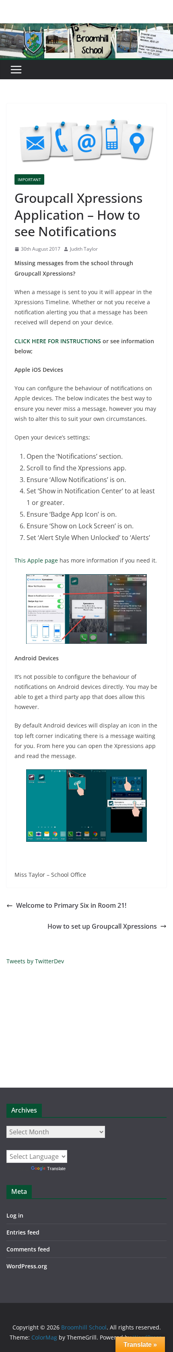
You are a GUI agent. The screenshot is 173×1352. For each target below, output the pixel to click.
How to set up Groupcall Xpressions (102, 926)
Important (29, 179)
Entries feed (22, 1232)
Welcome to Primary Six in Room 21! (71, 905)
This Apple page (36, 560)
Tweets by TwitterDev (35, 961)
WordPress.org (26, 1266)
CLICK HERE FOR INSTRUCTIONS (57, 341)
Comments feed (28, 1249)
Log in (14, 1215)
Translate (56, 1168)
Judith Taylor (84, 248)
